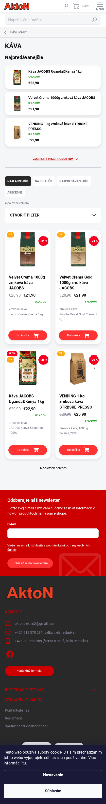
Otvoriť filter (24, 215)
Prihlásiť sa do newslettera (30, 563)
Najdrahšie (44, 181)
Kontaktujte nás (17, 710)
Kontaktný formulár (30, 671)
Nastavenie (53, 775)
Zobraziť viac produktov (53, 159)
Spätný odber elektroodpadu (26, 726)
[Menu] (100, 6)
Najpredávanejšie (73, 181)
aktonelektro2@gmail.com (35, 624)
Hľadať (94, 20)
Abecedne (14, 192)
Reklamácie (13, 718)
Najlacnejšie (18, 181)
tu (24, 763)
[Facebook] (9, 653)
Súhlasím (53, 791)
